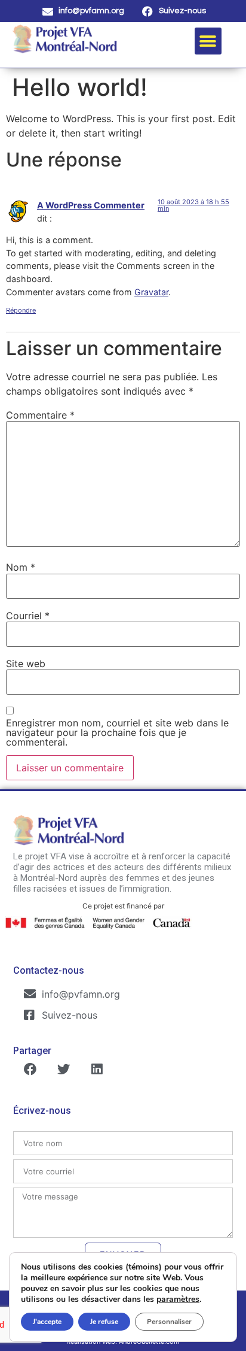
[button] (208, 41)
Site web (25, 663)
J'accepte (47, 1321)
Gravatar (151, 292)
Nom (20, 567)
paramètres (177, 1299)
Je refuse (104, 1321)
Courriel (28, 615)
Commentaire (40, 415)
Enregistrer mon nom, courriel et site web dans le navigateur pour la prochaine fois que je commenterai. (117, 732)
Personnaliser (169, 1321)
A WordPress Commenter (90, 205)
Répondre (21, 310)
